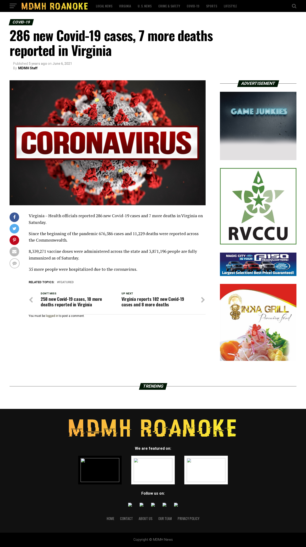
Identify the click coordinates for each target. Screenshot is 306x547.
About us (146, 518)
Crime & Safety (169, 5)
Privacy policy (188, 518)
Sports (211, 5)
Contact (126, 518)
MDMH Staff (28, 68)
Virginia (125, 5)
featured (66, 282)
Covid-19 (193, 5)
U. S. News (145, 5)
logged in (52, 316)
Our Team (165, 518)
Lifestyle (230, 5)
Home (110, 518)
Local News (104, 5)
